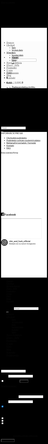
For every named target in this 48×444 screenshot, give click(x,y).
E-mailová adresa (9, 396)
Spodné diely (17, 55)
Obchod (10, 45)
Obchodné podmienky (16, 138)
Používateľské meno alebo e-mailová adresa (21, 368)
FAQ (8, 72)
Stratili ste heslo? (9, 386)
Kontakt (10, 77)
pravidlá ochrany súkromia (25, 435)
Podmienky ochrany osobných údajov (23, 140)
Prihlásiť (24, 381)
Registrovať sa (7, 440)
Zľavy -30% (12, 65)
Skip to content (8, 2)
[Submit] (2, 131)
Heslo (4, 376)
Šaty (14, 47)
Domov (10, 42)
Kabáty (15, 57)
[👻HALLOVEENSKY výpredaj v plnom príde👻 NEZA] (24, 270)
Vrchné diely (17, 50)
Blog (8, 75)
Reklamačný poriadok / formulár (21, 143)
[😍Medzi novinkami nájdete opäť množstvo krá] (8, 254)
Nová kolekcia (14, 62)
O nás (9, 70)
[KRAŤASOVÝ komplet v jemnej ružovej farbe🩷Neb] (8, 270)
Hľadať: (9, 308)
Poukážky (11, 67)
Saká (14, 60)
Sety (14, 52)
